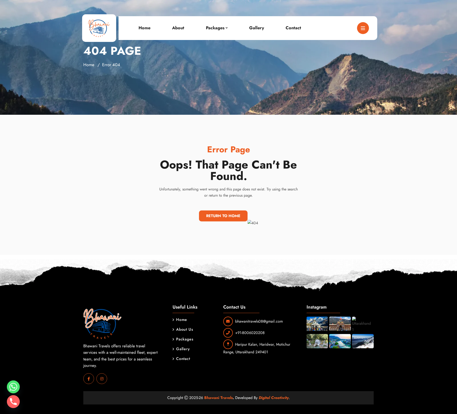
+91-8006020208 (250, 332)
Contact (293, 28)
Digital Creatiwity (274, 397)
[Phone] (13, 401)
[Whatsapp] (13, 386)
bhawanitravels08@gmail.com (259, 321)
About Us (184, 329)
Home (144, 28)
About (178, 28)
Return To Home (223, 216)
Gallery (256, 28)
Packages (215, 28)
